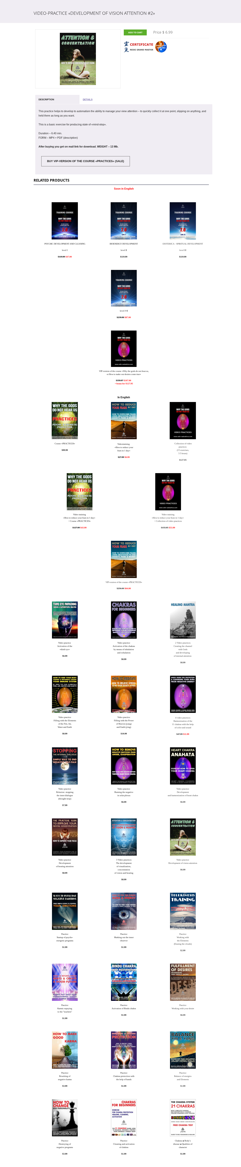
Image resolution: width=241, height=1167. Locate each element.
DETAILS (87, 99)
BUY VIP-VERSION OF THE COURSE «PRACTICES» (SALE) (85, 161)
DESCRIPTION (46, 99)
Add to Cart (135, 32)
